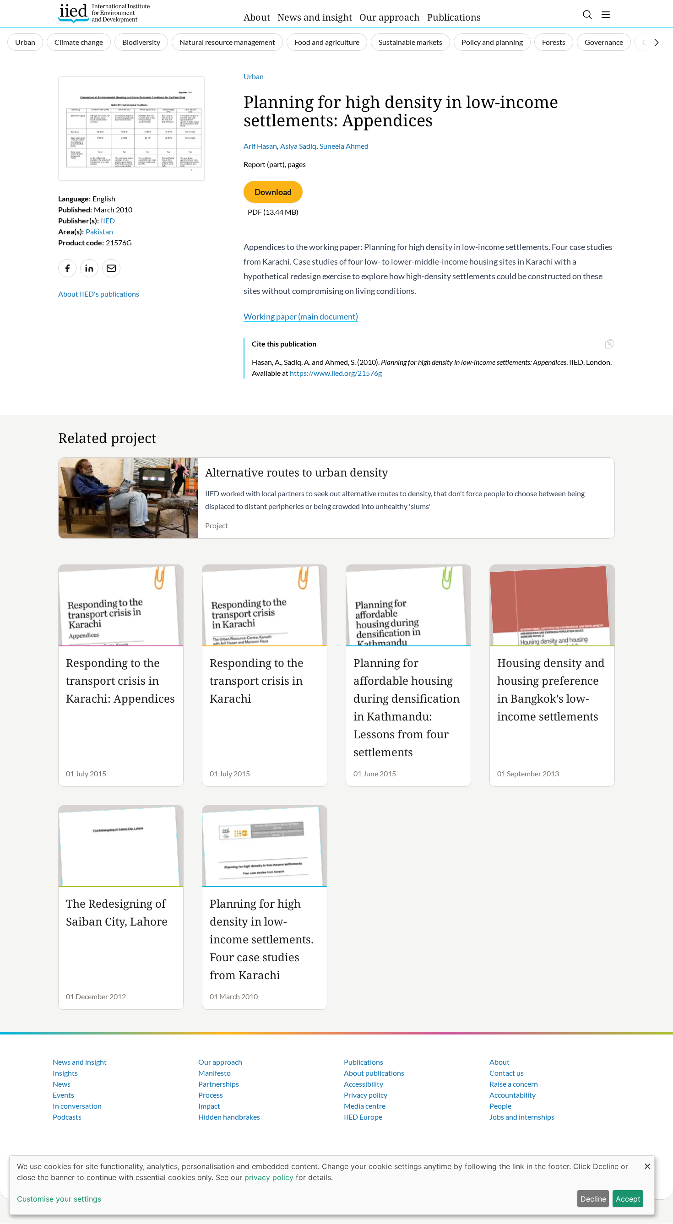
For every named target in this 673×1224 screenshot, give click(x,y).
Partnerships (218, 1083)
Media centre (364, 1105)
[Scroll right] (656, 42)
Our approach (389, 17)
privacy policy (268, 1177)
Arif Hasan (260, 145)
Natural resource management (227, 42)
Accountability (512, 1094)
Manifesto (214, 1072)
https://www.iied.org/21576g (336, 372)
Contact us (506, 1072)
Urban (25, 42)
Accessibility (363, 1083)
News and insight (314, 17)
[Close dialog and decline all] (647, 1161)
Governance (604, 42)
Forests (553, 42)
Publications (454, 17)
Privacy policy (365, 1094)
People (500, 1105)
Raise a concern (513, 1083)
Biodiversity (141, 42)
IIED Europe (363, 1116)
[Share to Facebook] (67, 268)
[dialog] (332, 1185)
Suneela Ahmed (344, 145)
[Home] (104, 14)
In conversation (77, 1105)
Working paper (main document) (301, 316)
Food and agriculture (326, 42)
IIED (108, 220)
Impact (209, 1105)
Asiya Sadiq (298, 145)
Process (210, 1094)
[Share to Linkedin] (89, 268)
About (257, 17)
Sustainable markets (410, 42)
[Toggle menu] (606, 14)
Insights (65, 1072)
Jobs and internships (521, 1116)
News (62, 1083)
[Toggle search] (587, 14)
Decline (593, 1198)
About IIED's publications (98, 293)
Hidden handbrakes (229, 1116)
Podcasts (67, 1116)
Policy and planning (492, 42)
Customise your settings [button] (59, 1198)
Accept (628, 1198)
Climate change (78, 42)
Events (63, 1094)
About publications (374, 1072)
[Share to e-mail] (111, 268)
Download (273, 192)
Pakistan (99, 231)
